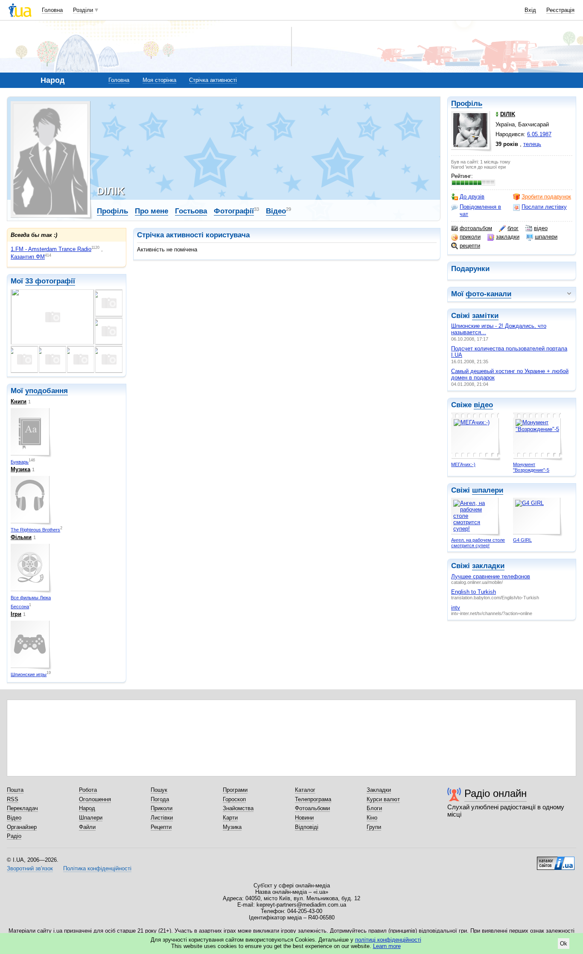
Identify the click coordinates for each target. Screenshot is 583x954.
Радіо (14, 836)
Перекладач (22, 808)
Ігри (16, 614)
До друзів (472, 196)
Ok (563, 943)
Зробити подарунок (546, 196)
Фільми (21, 537)
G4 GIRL (522, 540)
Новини (304, 817)
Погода (160, 799)
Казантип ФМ (28, 257)
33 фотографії (50, 281)
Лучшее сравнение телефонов (490, 576)
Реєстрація (560, 10)
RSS (12, 799)
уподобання (46, 391)
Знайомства (238, 808)
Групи (374, 827)
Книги (18, 401)
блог (513, 228)
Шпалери (90, 817)
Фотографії (234, 211)
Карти (230, 817)
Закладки (379, 790)
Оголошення (95, 799)
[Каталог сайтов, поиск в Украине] (555, 860)
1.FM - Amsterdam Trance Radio (51, 249)
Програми (235, 790)
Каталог (305, 790)
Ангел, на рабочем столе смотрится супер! (478, 542)
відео (541, 228)
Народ (87, 808)
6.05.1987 (539, 134)
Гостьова (191, 211)
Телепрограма (313, 799)
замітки (485, 316)
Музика (20, 469)
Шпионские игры (29, 674)
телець (532, 144)
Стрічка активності (213, 80)
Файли (87, 827)
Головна (52, 10)
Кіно (372, 817)
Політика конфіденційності (97, 868)
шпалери (546, 236)
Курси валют (383, 799)
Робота (88, 790)
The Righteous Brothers (35, 529)
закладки (507, 236)
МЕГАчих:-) (463, 464)
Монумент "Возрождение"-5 (531, 467)
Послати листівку (544, 207)
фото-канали (488, 294)
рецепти (470, 245)
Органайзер (22, 827)
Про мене (151, 211)
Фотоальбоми (312, 808)
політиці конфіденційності (388, 939)
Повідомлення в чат (480, 210)
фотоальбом (476, 228)
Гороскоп (234, 799)
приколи (470, 236)
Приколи (161, 808)
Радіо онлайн (495, 793)
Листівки (162, 817)
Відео (276, 211)
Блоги (374, 808)
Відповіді (306, 827)
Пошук (159, 790)
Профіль (466, 103)
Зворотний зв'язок (30, 868)
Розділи (83, 10)
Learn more (387, 946)
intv (455, 607)
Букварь (20, 461)
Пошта (15, 790)
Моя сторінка (159, 80)
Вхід (530, 10)
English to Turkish (473, 592)
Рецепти (161, 827)
